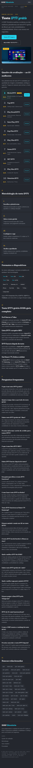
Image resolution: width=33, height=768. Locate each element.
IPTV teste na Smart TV (23, 368)
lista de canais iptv (8, 679)
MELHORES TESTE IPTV (11, 42)
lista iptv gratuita (25, 673)
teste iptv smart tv (22, 705)
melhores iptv (17, 682)
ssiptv (25, 712)
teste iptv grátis (15, 669)
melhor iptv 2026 (7, 682)
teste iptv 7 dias (18, 686)
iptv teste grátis (19, 666)
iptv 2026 (18, 679)
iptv (4, 666)
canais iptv (6, 702)
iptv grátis (6, 669)
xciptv (13, 715)
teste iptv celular (7, 712)
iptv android (18, 712)
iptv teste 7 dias (7, 686)
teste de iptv (26, 669)
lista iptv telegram (23, 715)
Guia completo (5, 743)
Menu (29, 2)
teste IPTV (18, 362)
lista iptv (14, 673)
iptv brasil (14, 699)
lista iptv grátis (7, 676)
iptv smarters (6, 715)
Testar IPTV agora (9, 37)
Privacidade (5, 746)
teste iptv (10, 666)
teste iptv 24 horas (20, 689)
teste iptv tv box (19, 708)
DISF (7, 2)
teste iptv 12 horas (8, 692)
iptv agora (22, 699)
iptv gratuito (6, 673)
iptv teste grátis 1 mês (21, 692)
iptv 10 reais (14, 695)
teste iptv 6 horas (7, 689)
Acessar (27, 94)
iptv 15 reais (23, 695)
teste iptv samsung (7, 708)
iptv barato (6, 695)
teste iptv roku (15, 702)
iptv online (6, 699)
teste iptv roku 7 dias (8, 705)
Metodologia (5, 741)
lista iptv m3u (18, 676)
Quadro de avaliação (7, 738)
